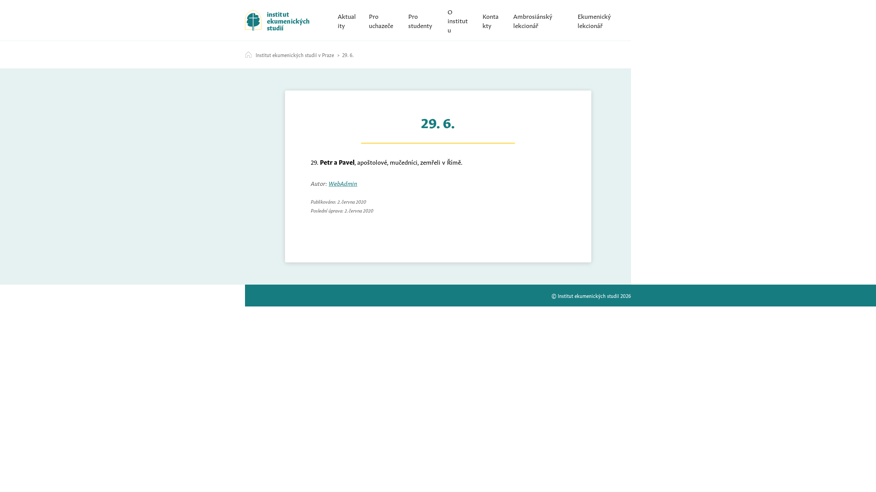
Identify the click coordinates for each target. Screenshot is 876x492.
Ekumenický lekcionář (594, 20)
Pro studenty (420, 20)
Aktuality (347, 20)
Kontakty (490, 20)
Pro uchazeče (381, 20)
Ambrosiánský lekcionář (532, 20)
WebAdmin (342, 182)
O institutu (458, 20)
